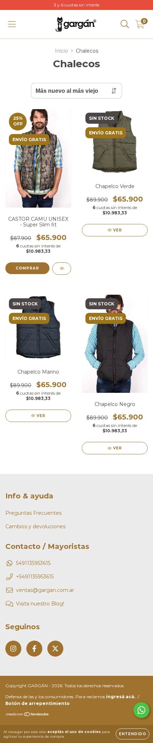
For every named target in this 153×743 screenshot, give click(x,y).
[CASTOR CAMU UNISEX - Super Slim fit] (61, 268)
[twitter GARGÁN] (55, 649)
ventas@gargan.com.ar (45, 590)
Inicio (61, 51)
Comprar (27, 268)
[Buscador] (125, 24)
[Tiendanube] (27, 715)
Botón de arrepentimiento (37, 703)
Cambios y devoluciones (35, 526)
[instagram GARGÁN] (13, 649)
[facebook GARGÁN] (34, 649)
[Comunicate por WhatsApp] (141, 710)
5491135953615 (33, 563)
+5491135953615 (35, 576)
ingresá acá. (120, 696)
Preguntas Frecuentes (33, 513)
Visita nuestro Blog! (40, 603)
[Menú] (12, 24)
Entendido (132, 734)
